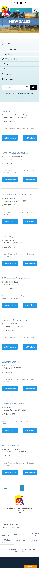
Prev (5, 488)
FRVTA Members (6, 534)
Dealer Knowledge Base (7, 540)
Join (16, 535)
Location (29, 94)
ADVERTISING (21, 541)
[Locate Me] (27, 87)
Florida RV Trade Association (6, 11)
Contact (25, 535)
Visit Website (30, 138)
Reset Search (19, 98)
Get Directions (10, 138)
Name (20, 94)
